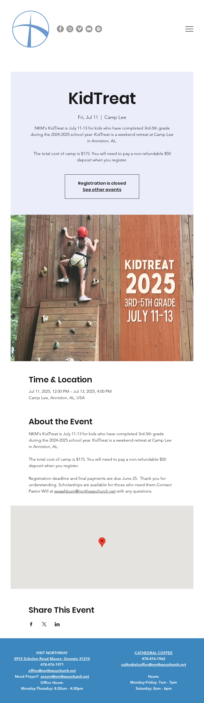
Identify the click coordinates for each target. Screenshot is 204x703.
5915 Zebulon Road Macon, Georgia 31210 (52, 658)
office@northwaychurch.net (52, 670)
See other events (102, 190)
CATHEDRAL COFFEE (154, 652)
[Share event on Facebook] (31, 624)
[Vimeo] (79, 28)
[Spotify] (98, 28)
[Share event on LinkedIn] (57, 624)
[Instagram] (69, 28)
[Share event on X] (44, 624)
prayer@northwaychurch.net (65, 676)
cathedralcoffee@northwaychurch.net (153, 664)
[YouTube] (89, 28)
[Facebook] (60, 28)
